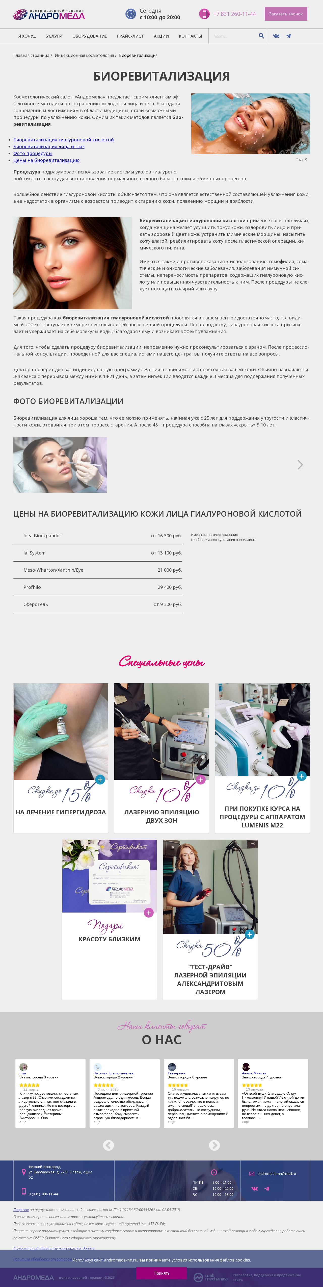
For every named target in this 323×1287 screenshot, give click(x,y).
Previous (104, 1142)
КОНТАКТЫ (190, 36)
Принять (162, 1273)
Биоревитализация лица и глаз (49, 146)
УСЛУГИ (54, 36)
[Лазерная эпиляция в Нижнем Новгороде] (49, 14)
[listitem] (50, 1093)
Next (218, 1142)
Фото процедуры (32, 153)
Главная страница (31, 55)
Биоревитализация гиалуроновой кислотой (63, 140)
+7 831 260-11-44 (234, 14)
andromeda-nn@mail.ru (277, 1173)
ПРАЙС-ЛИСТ (130, 36)
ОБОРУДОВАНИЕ (89, 36)
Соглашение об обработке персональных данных (54, 1248)
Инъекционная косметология (84, 55)
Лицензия (21, 1209)
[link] (23, 1067)
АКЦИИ (161, 36)
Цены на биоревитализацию (46, 160)
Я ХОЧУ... (27, 36)
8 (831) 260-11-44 (43, 1194)
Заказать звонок (286, 14)
